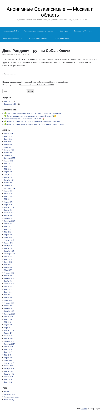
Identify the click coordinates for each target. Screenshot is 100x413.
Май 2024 (7, 199)
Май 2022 (7, 264)
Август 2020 (8, 316)
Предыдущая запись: (35, 82)
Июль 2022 (8, 259)
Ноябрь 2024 (8, 182)
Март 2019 (8, 360)
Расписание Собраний (83, 31)
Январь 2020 (8, 333)
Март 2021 (8, 300)
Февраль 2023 (9, 240)
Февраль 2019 (9, 363)
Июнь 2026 (8, 139)
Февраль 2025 (9, 174)
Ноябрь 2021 (8, 281)
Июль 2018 (8, 379)
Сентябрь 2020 (9, 314)
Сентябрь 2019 (9, 344)
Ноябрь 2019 (8, 338)
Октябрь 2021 (9, 284)
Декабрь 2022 (9, 245)
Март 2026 (8, 147)
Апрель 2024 (8, 202)
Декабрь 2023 (9, 213)
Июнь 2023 (8, 229)
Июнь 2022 (8, 262)
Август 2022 (8, 256)
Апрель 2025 (8, 171)
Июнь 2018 (8, 382)
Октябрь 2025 (9, 155)
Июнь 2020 (8, 319)
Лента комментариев (11, 397)
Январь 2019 (8, 366)
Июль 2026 (8, 136)
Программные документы (12, 38)
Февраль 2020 (9, 330)
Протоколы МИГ (10, 104)
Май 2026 (7, 141)
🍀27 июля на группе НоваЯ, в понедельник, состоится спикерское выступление (34, 124)
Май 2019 (7, 355)
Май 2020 (7, 322)
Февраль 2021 (9, 303)
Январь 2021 (8, 306)
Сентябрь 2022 (9, 254)
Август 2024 (8, 191)
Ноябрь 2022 (8, 248)
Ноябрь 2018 (8, 371)
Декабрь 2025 (9, 150)
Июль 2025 (8, 163)
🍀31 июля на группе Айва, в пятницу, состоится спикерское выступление (32, 121)
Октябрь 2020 (9, 311)
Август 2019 (8, 346)
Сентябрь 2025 (9, 158)
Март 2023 (8, 237)
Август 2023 (8, 223)
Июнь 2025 (8, 166)
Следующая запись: (28, 85)
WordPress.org (9, 399)
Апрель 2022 (8, 267)
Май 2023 (7, 232)
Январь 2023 (8, 243)
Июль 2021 (8, 289)
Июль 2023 (8, 226)
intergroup (25, 54)
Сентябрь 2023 (9, 221)
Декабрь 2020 (9, 308)
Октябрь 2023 (9, 218)
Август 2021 (8, 286)
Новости (13, 74)
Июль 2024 (8, 193)
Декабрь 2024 (9, 180)
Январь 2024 (8, 210)
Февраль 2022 (9, 273)
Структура (64, 31)
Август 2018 (8, 377)
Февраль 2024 (9, 207)
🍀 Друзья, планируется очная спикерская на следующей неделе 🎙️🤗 (30, 116)
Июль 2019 (8, 349)
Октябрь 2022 (9, 251)
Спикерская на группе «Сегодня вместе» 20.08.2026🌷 (24, 119)
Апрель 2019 (8, 357)
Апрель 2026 (8, 144)
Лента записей (9, 394)
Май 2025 (7, 169)
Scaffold (84, 408)
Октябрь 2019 (9, 341)
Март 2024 (8, 204)
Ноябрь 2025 (8, 152)
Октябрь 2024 (9, 185)
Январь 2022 (8, 275)
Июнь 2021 (8, 292)
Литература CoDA (61, 38)
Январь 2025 (8, 177)
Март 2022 (8, 270)
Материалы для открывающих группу (39, 31)
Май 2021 (7, 295)
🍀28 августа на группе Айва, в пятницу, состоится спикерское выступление (32, 113)
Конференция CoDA (10, 31)
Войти (6, 391)
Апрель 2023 (8, 234)
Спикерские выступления (39, 38)
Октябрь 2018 (9, 374)
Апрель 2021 (8, 297)
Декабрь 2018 (9, 368)
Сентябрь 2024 (9, 188)
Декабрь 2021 (9, 278)
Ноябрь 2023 (8, 215)
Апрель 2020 (8, 325)
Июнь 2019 (8, 352)
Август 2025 (8, 161)
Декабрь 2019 (9, 336)
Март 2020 (8, 327)
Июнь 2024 (8, 196)
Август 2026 (8, 133)
